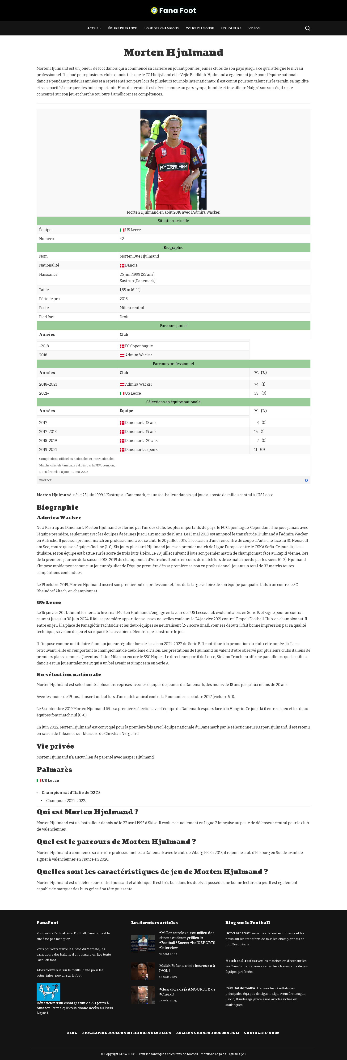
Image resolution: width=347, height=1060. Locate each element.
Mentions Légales (213, 1054)
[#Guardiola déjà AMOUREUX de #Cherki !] (143, 995)
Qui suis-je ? (237, 1054)
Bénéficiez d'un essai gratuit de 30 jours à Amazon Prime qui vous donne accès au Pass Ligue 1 (75, 1008)
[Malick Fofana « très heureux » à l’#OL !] (143, 971)
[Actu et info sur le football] (173, 10)
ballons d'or (69, 954)
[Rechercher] (307, 28)
